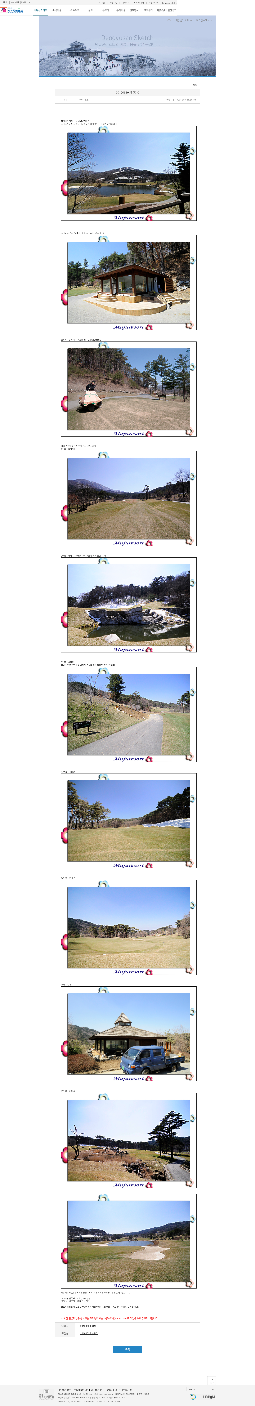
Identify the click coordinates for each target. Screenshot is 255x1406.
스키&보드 (74, 10)
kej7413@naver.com (115, 1318)
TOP (212, 1383)
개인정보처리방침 (64, 1390)
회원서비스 (153, 3)
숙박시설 (56, 10)
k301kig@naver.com (187, 100)
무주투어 (209, 1397)
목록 (195, 85)
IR (131, 1390)
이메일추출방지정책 (81, 1390)
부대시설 (120, 10)
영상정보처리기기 (97, 1390)
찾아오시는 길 (112, 1390)
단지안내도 (26, 2)
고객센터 (148, 10)
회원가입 (113, 2)
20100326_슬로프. (89, 1333)
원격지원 (15, 2)
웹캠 (5, 2)
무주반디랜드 (193, 1397)
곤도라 (105, 10)
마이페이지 (139, 2)
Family (192, 1389)
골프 (90, 10)
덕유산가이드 (40, 10)
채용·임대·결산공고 (166, 10)
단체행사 (134, 10)
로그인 (102, 2)
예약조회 (126, 2)
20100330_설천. (88, 1326)
